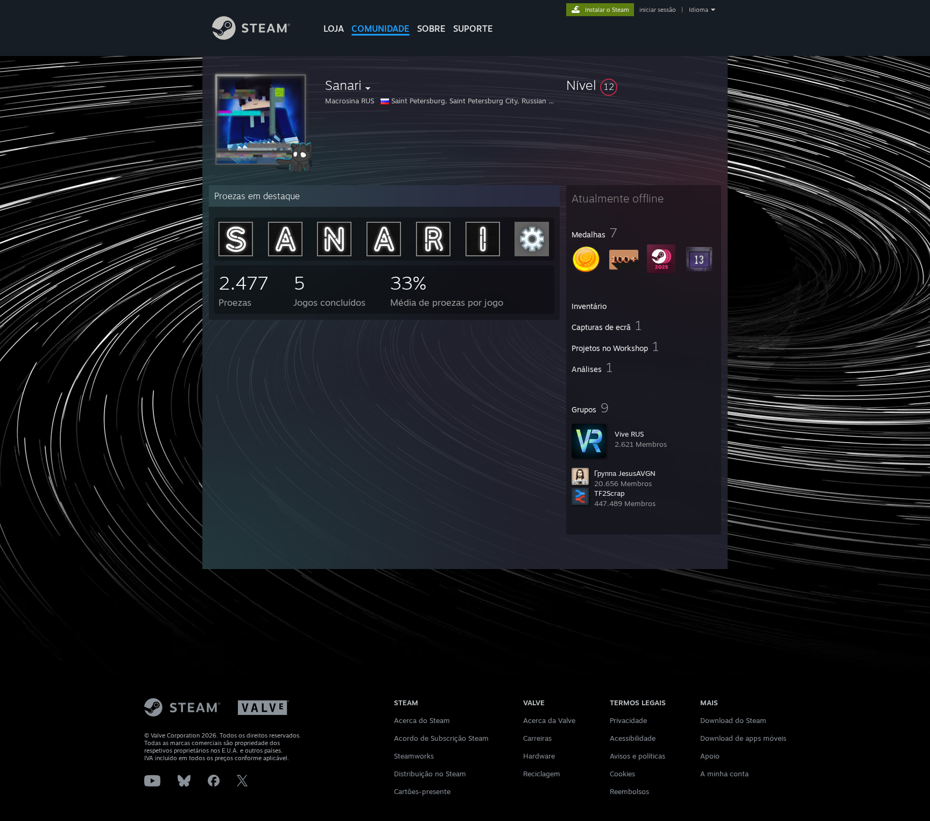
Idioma (698, 9)
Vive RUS (629, 434)
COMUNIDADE (380, 28)
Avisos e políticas (637, 756)
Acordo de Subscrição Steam (441, 738)
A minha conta (724, 773)
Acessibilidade (633, 738)
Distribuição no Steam (430, 773)
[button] (643, 85)
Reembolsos (629, 791)
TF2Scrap (609, 493)
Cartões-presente (422, 791)
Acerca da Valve (549, 720)
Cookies (622, 773)
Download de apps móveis (743, 738)
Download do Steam (733, 720)
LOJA (333, 28)
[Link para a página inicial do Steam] (251, 36)
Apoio (710, 756)
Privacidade (628, 720)
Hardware (539, 756)
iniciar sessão (657, 9)
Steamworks (414, 756)
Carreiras (537, 738)
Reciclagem (541, 773)
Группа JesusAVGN (625, 473)
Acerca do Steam (422, 720)
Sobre (431, 28)
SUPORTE (473, 28)
